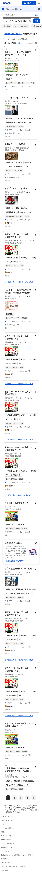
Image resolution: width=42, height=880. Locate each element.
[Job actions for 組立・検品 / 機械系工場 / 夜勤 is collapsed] (35, 568)
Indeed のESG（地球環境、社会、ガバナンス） (18, 855)
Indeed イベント (7, 836)
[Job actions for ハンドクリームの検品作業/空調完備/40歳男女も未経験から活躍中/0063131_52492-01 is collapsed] (35, 290)
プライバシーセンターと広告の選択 (13, 866)
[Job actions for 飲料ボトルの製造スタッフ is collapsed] (35, 503)
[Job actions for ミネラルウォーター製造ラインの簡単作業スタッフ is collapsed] (35, 723)
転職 (2, 832)
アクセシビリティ (7, 863)
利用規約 (4, 870)
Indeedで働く (6, 840)
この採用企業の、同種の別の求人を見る (19, 282)
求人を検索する (6, 820)
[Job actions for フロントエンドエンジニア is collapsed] (35, 97)
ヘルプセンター (6, 851)
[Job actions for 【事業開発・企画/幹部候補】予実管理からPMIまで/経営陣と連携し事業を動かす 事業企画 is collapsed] (35, 766)
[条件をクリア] (29, 21)
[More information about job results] (36, 43)
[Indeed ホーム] (6, 2)
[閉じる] (39, 9)
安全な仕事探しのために (13, 561)
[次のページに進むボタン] (33, 797)
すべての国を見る (7, 843)
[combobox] (17, 15)
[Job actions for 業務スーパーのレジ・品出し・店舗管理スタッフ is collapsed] (35, 234)
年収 (2, 824)
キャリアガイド (6, 817)
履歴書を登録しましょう (13, 34)
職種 (8, 26)
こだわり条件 (22, 26)
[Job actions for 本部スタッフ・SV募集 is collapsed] (35, 144)
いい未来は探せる (7, 828)
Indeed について (7, 847)
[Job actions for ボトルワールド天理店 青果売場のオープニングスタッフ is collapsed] (35, 50)
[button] (18, 53)
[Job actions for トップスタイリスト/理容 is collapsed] (35, 188)
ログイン (30, 3)
